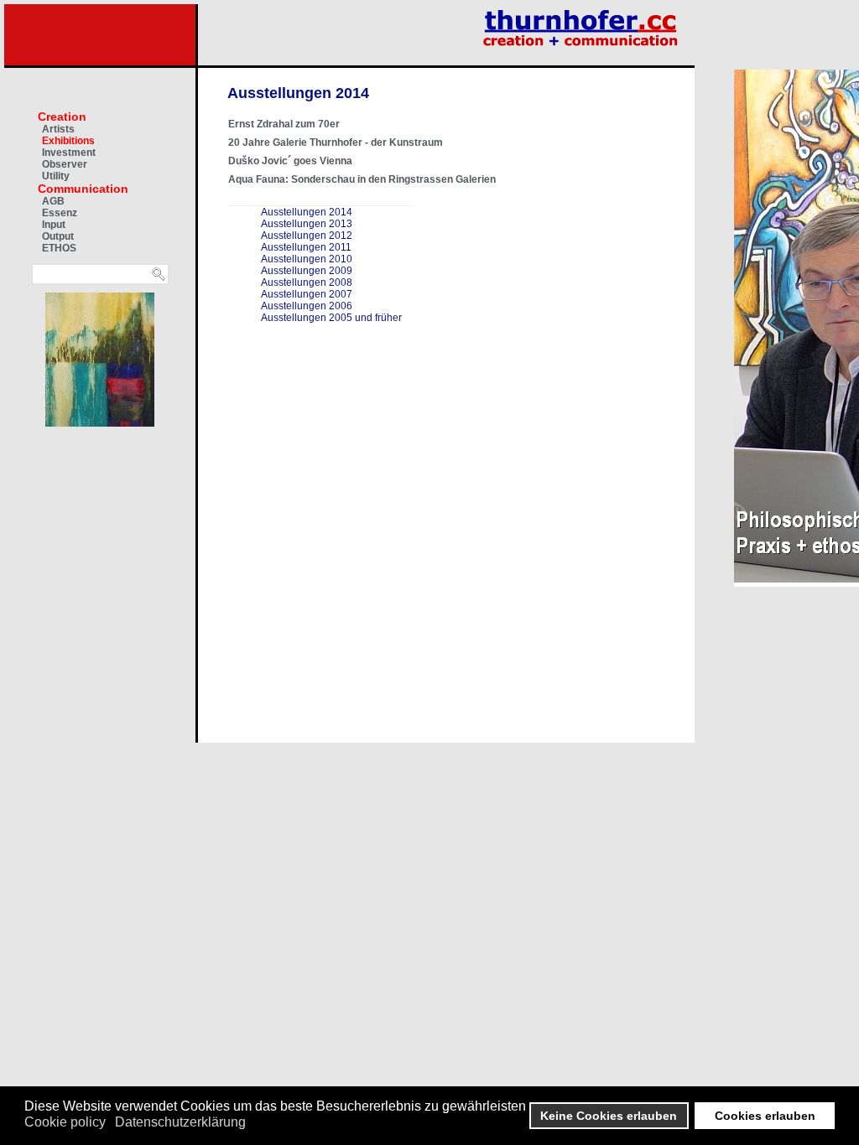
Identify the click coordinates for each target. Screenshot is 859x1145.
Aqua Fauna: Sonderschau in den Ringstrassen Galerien (362, 179)
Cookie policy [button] (65, 1122)
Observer (64, 164)
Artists (58, 129)
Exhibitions (68, 141)
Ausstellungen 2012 (306, 235)
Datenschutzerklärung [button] (180, 1122)
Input (53, 225)
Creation (62, 116)
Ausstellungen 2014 (306, 212)
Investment (69, 152)
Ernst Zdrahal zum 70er (284, 124)
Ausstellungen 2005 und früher (331, 318)
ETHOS (59, 248)
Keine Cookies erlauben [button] (608, 1115)
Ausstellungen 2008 (306, 282)
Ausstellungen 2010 (306, 259)
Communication (83, 188)
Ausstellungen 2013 (306, 224)
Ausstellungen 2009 (306, 271)
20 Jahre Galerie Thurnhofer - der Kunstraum (335, 142)
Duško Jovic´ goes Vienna (290, 161)
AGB (53, 201)
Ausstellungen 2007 (306, 294)
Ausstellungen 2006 (306, 306)
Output (58, 236)
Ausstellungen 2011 (306, 247)
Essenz (59, 213)
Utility (56, 176)
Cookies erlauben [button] (765, 1115)
